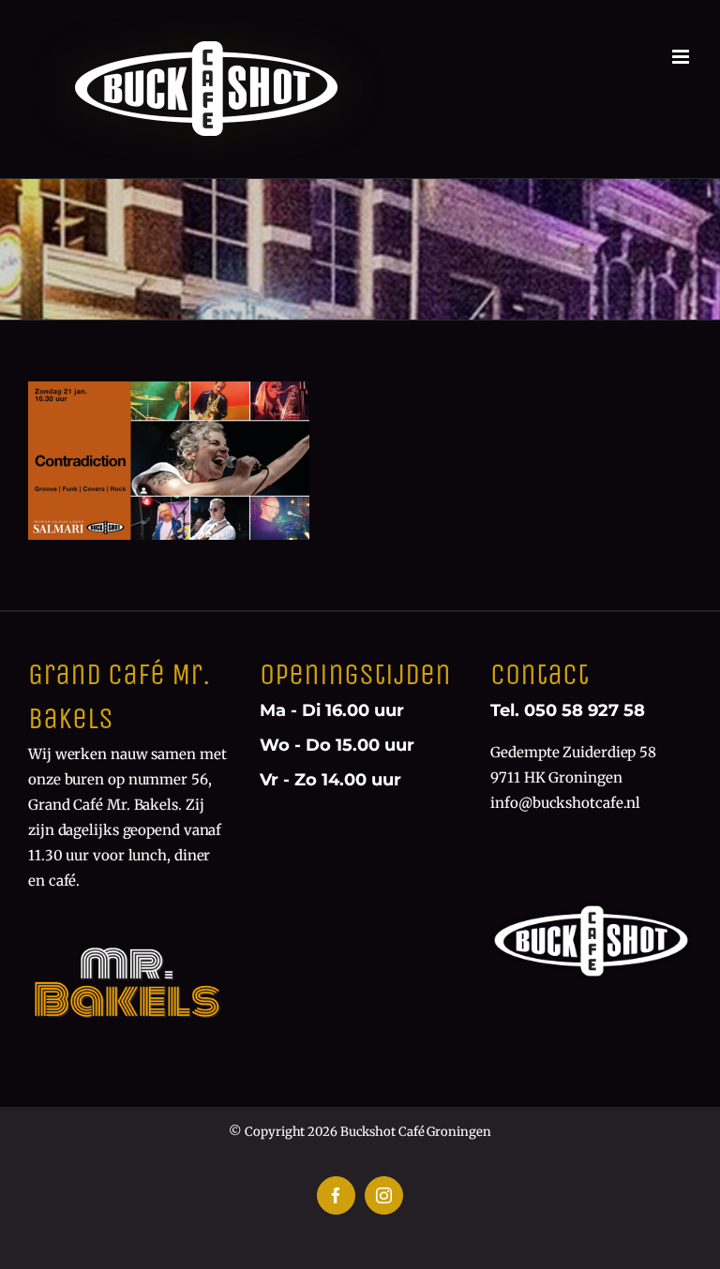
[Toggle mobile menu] (682, 57)
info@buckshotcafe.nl (565, 803)
